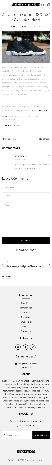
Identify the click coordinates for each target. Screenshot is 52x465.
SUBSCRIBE (41, 435)
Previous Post (10, 138)
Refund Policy (26, 322)
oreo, (5, 120)
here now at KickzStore (38, 110)
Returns (26, 312)
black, (27, 116)
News (20, 125)
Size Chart (26, 303)
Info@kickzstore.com (27, 363)
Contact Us (26, 331)
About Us (26, 326)
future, (36, 116)
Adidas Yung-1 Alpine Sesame (21, 266)
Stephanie (21, 156)
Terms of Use (26, 307)
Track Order (26, 317)
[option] (26, 265)
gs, (43, 116)
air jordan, (16, 116)
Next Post (44, 138)
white (12, 120)
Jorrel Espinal (19, 26)
